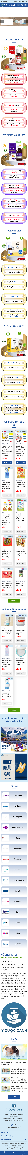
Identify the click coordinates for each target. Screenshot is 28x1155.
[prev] (2, 21)
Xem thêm (14, 600)
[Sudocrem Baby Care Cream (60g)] (21, 620)
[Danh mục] (25, 5)
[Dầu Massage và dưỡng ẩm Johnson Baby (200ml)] (7, 651)
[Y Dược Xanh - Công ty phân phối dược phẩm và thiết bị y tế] (8, 5)
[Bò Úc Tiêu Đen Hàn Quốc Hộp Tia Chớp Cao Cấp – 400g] (7, 541)
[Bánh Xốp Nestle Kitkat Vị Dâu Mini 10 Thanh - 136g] (7, 574)
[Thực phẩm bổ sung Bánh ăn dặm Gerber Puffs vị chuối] (7, 473)
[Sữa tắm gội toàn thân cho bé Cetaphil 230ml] (7, 683)
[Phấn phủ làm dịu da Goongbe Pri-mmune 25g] (21, 651)
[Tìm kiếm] (18, 5)
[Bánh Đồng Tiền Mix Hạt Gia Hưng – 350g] (21, 541)
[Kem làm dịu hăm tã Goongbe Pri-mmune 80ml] (7, 620)
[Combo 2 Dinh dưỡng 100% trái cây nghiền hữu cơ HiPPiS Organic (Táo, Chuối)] (7, 505)
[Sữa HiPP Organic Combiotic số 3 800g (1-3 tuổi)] (21, 505)
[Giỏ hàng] (22, 5)
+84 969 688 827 (14, 1127)
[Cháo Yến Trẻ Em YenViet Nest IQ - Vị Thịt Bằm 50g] (21, 473)
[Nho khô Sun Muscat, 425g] (21, 574)
